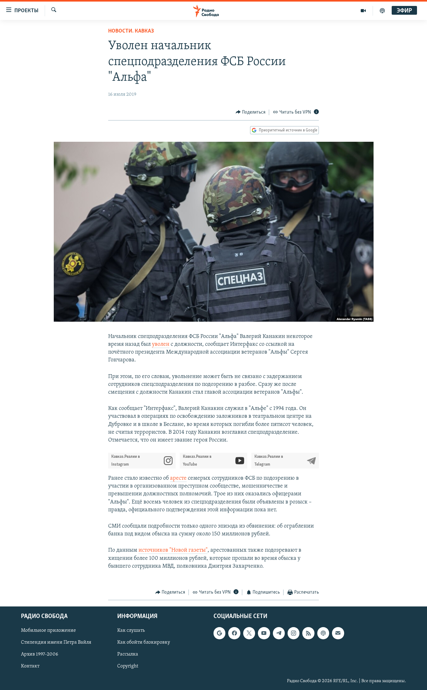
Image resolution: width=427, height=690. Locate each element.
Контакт (30, 666)
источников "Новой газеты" (173, 550)
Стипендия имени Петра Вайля (56, 642)
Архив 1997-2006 (39, 654)
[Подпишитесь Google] (219, 633)
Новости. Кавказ (131, 31)
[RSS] (308, 633)
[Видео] (363, 10)
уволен (160, 344)
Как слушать (131, 630)
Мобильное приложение (48, 630)
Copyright (127, 666)
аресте (178, 478)
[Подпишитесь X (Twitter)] (249, 633)
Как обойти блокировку (143, 642)
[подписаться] (338, 633)
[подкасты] (382, 10)
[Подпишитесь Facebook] (234, 633)
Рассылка (127, 654)
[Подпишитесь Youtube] (264, 633)
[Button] (251, 112)
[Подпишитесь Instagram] (293, 633)
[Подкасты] (323, 633)
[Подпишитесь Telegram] (279, 633)
